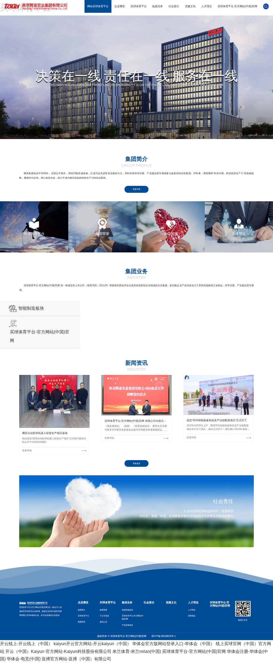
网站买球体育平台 (98, 6)
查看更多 (136, 463)
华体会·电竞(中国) (24, 659)
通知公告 (103, 622)
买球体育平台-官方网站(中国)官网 (237, 6)
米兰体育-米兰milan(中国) (137, 651)
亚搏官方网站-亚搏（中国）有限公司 (76, 659)
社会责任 (173, 6)
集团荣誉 (81, 622)
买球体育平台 (139, 6)
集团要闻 (103, 610)
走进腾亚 (119, 6)
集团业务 (157, 6)
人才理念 (206, 6)
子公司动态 (104, 616)
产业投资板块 (127, 625)
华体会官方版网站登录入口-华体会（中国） (173, 643)
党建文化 (190, 6)
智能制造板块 (127, 610)
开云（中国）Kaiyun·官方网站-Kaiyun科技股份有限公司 (58, 651)
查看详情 (136, 189)
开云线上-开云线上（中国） (26, 643)
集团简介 (81, 610)
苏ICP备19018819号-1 (163, 636)
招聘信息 (191, 616)
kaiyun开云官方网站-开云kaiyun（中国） (92, 643)
